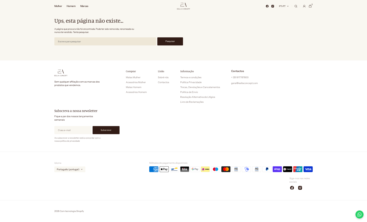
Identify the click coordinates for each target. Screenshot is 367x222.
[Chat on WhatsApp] (359, 214)
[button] (296, 6)
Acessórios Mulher (136, 82)
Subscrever (106, 130)
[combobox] (105, 41)
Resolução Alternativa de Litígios (197, 96)
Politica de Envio (189, 92)
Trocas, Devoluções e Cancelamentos (200, 87)
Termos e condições (190, 77)
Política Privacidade (191, 82)
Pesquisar (170, 41)
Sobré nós (163, 77)
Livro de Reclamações (192, 101)
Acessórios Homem (136, 92)
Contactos (163, 82)
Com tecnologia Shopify (72, 211)
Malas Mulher (133, 77)
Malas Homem (133, 87)
